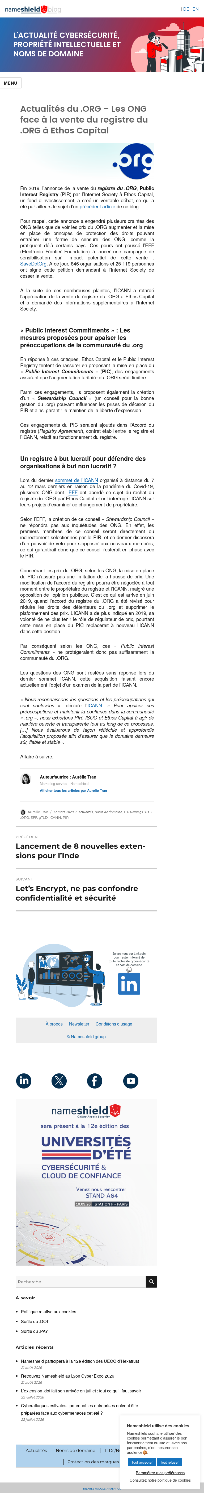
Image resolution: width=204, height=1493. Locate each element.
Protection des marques (93, 1461)
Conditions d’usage (114, 1024)
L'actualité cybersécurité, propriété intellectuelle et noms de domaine (67, 44)
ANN (93, 479)
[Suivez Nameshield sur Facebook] (104, 1081)
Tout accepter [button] (141, 1462)
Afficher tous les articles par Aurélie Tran (73, 790)
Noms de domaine (108, 812)
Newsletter (79, 1024)
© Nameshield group (86, 1036)
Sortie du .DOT (35, 1321)
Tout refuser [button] (169, 1462)
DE (186, 9)
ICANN (94, 705)
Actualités (86, 812)
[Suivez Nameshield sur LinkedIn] (33, 1081)
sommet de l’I (70, 479)
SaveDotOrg (33, 263)
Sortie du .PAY (34, 1331)
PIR (66, 817)
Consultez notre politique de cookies (160, 1480)
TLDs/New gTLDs (136, 812)
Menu (11, 83)
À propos (54, 1024)
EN (196, 9)
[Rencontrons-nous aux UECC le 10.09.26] (86, 1182)
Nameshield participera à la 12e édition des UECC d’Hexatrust (80, 1361)
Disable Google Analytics (102, 1488)
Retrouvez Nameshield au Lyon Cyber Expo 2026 (67, 1376)
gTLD (43, 817)
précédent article (97, 206)
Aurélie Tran (38, 812)
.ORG (24, 817)
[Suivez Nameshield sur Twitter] (68, 1081)
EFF (73, 492)
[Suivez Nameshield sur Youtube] (139, 1081)
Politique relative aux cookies (48, 1311)
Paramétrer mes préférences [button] (160, 1472)
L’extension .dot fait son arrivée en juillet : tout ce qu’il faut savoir (81, 1391)
